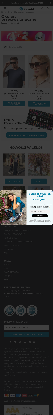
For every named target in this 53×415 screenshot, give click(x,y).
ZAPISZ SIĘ (40, 216)
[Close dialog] (51, 191)
